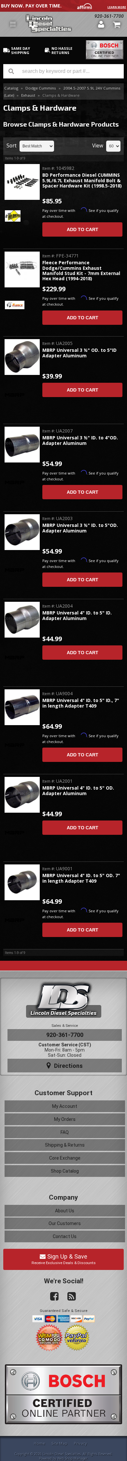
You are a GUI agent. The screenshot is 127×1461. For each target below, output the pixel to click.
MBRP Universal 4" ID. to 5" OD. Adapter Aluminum (78, 790)
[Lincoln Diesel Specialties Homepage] (59, 24)
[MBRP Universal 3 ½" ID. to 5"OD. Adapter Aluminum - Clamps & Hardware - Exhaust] (22, 532)
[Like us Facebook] (52, 1297)
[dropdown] (12, 24)
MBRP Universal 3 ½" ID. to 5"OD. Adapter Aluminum (80, 528)
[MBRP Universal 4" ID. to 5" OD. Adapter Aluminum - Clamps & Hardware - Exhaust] (22, 795)
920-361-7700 (64, 1034)
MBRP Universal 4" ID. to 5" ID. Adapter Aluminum (77, 615)
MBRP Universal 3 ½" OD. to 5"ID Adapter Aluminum (79, 353)
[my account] (101, 24)
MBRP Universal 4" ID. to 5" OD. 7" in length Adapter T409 (81, 878)
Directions (67, 1065)
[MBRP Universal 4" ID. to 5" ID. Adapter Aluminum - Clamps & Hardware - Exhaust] (22, 620)
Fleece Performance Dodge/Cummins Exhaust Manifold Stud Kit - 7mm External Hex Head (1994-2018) (81, 271)
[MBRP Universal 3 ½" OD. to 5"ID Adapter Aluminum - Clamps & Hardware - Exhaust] (22, 357)
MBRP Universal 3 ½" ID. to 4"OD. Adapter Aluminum (80, 440)
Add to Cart (82, 229)
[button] (63, 71)
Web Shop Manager (72, 1458)
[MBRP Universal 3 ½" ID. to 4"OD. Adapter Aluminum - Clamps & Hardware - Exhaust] (22, 445)
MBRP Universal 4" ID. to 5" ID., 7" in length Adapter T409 (80, 703)
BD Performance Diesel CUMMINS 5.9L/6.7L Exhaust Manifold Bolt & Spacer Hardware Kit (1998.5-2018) (82, 180)
